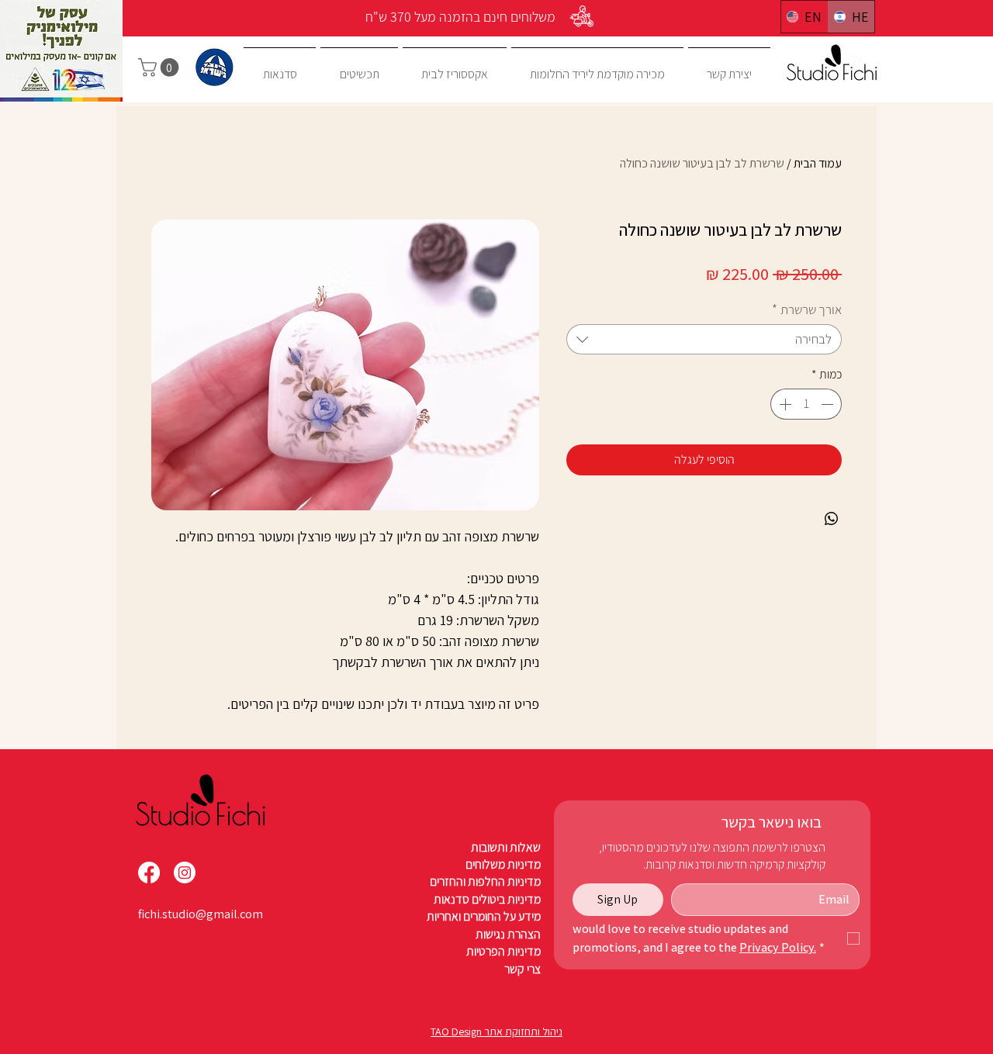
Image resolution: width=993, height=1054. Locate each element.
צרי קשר (522, 969)
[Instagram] (184, 872)
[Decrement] (828, 404)
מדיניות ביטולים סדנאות (487, 899)
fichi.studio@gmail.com (200, 914)
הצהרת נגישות (507, 934)
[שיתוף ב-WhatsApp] (831, 519)
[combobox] (704, 339)
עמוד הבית (818, 163)
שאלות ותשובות (506, 847)
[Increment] (783, 404)
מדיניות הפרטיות (502, 951)
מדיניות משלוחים (503, 864)
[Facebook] (149, 872)
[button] (160, 67)
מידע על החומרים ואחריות (484, 916)
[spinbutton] (806, 404)
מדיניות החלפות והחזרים (485, 881)
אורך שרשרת (807, 310)
